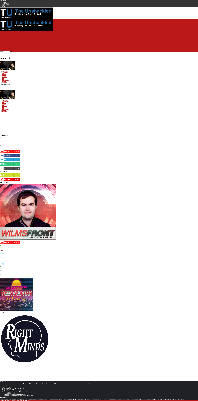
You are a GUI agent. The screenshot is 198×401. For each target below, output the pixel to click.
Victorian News (4, 82)
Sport (3, 79)
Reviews (3, 49)
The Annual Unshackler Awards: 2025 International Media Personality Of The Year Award (17, 395)
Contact (3, 6)
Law (90, 399)
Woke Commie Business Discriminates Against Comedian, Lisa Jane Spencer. (15, 388)
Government (67, 399)
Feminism (54, 399)
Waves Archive (6, 39)
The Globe (161, 399)
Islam (89, 399)
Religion (132, 399)
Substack (3, 41)
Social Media (154, 399)
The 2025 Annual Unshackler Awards (8, 393)
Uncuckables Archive (7, 40)
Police (3, 105)
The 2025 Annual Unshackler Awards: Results (10, 392)
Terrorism (157, 399)
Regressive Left (4, 77)
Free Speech (63, 399)
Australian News (5, 72)
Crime (3, 73)
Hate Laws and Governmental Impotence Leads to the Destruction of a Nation (15, 391)
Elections (42, 399)
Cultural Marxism (23, 399)
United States (4, 81)
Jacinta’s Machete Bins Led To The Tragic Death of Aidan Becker (13, 390)
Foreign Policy (58, 399)
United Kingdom (165, 399)
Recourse (124, 399)
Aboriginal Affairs (5, 71)
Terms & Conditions (5, 3)
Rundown (144, 399)
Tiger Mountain (6, 36)
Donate (3, 43)
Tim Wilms (3, 86)
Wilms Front (6, 35)
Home (3, 32)
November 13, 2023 (8, 86)
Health (70, 399)
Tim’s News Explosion (8, 34)
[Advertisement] (99, 127)
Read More (2, 89)
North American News (110, 399)
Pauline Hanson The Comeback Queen (8, 387)
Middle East (4, 75)
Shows (3, 33)
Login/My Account (5, 4)
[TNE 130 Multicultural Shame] (7, 69)
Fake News (51, 399)
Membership (4, 42)
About (3, 5)
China (17, 399)
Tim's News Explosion (5, 80)
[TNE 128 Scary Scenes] (7, 98)
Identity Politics (74, 399)
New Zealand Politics (103, 399)
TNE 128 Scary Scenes (4, 113)
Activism (7, 399)
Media (95, 399)
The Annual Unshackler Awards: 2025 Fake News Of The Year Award (13, 394)
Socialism (150, 399)
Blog (3, 44)
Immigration (4, 74)
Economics (39, 399)
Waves (179, 399)
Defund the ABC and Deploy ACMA (8, 389)
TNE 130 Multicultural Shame (5, 84)
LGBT (92, 399)
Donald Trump (34, 399)
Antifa (10, 399)
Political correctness (119, 399)
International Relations (84, 399)
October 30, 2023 (8, 115)
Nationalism (98, 399)
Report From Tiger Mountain (138, 399)
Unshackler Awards (5, 45)
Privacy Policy (4, 2)
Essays (3, 46)
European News (46, 399)
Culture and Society (29, 399)
